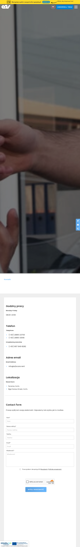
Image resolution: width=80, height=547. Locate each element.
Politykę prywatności (55, 469)
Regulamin (44, 469)
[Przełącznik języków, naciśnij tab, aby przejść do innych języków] (53, 7)
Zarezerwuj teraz (64, 7)
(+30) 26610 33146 (16, 337)
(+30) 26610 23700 (16, 335)
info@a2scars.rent (16, 366)
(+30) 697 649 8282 (17, 346)
